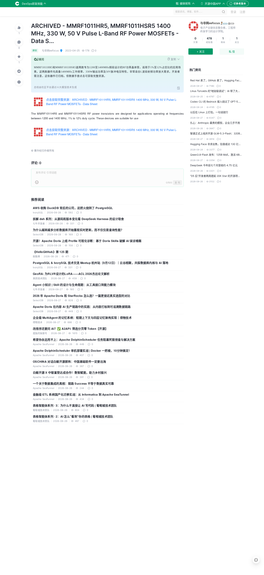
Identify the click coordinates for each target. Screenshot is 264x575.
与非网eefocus (210, 23)
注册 (242, 12)
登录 (233, 12)
